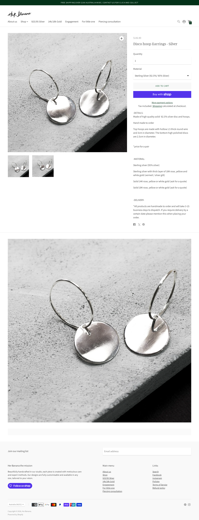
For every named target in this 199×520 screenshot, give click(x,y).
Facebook (157, 474)
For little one (88, 21)
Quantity (137, 54)
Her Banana (26, 511)
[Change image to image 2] (42, 166)
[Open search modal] (179, 21)
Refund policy (159, 488)
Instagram (157, 478)
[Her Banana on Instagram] (189, 504)
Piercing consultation (110, 21)
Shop (105, 474)
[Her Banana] (19, 14)
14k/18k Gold (55, 21)
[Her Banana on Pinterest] (185, 504)
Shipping (157, 106)
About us (12, 21)
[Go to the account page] (184, 21)
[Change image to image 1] (18, 166)
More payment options (162, 102)
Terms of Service (160, 484)
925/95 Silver (38, 21)
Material (137, 69)
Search (156, 471)
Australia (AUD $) (15, 504)
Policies (156, 481)
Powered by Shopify (15, 514)
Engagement (71, 21)
